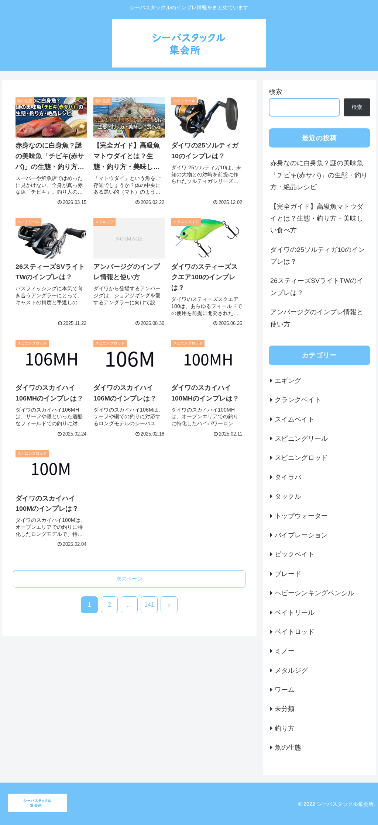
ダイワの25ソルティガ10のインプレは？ (317, 255)
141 (149, 605)
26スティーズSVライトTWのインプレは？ (316, 286)
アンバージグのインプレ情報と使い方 (316, 317)
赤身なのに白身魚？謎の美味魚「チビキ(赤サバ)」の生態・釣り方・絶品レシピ (319, 175)
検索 (275, 92)
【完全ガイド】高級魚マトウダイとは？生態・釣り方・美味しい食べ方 (316, 218)
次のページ (129, 579)
